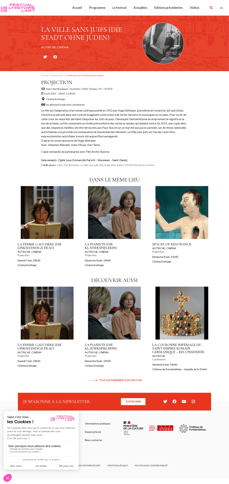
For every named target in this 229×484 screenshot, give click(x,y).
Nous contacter (93, 440)
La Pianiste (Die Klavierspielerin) (101, 246)
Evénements (57, 75)
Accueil (77, 8)
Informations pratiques (98, 423)
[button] (211, 8)
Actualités (140, 8)
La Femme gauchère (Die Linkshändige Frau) (40, 246)
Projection (56, 82)
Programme (97, 8)
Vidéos (194, 8)
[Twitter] (165, 402)
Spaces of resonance (171, 244)
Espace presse (93, 431)
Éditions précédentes (168, 8)
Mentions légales (118, 465)
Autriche (24, 251)
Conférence (159, 359)
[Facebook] (175, 402)
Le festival (119, 8)
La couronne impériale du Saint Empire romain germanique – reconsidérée (178, 348)
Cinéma (36, 251)
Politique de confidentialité (151, 465)
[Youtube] (184, 402)
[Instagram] (193, 402)
